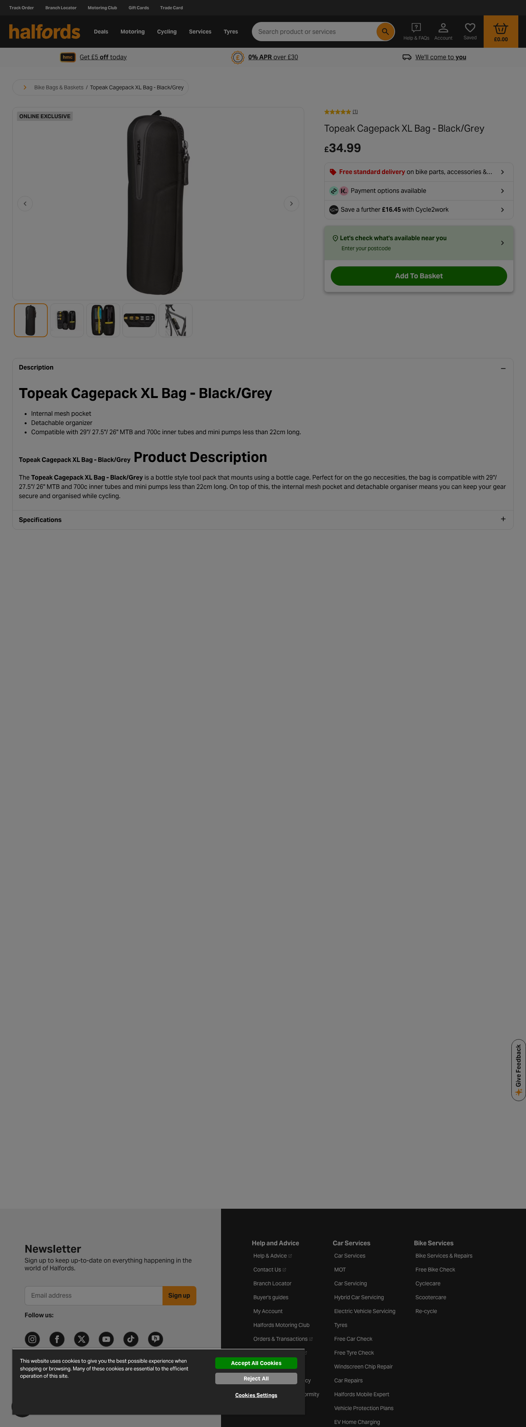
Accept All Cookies (256, 1363)
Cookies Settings (256, 1395)
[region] (158, 1381)
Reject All (256, 1378)
